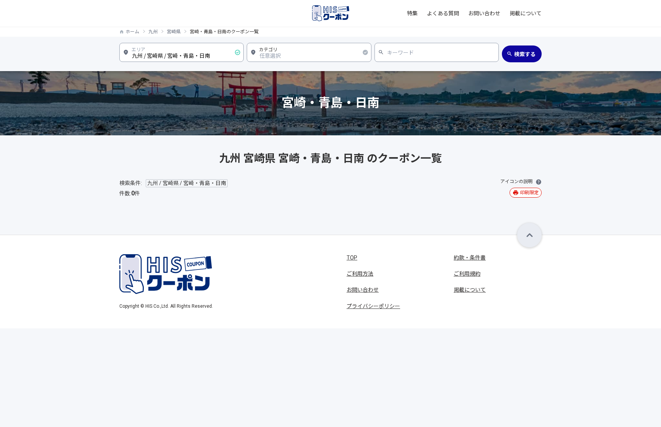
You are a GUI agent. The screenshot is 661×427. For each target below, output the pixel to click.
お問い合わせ (484, 13)
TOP (352, 258)
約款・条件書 (470, 258)
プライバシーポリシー (373, 306)
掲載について (526, 13)
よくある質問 (443, 13)
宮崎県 (174, 31)
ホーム (132, 31)
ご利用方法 (360, 274)
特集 (412, 13)
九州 (153, 31)
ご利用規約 (467, 274)
